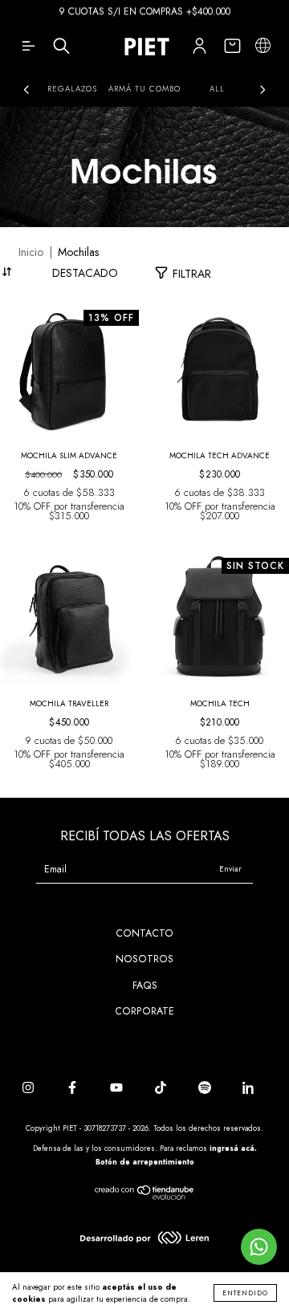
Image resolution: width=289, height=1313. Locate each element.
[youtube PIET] (118, 1088)
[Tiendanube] (145, 1197)
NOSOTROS (144, 959)
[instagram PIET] (30, 1088)
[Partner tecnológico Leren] (144, 1241)
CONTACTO (144, 933)
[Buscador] (61, 50)
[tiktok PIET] (162, 1088)
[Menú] (28, 50)
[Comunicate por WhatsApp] (259, 1247)
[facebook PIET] (74, 1088)
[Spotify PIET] (206, 1088)
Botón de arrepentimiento (145, 1161)
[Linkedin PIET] (248, 1088)
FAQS (144, 985)
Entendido (245, 1293)
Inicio (30, 252)
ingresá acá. (233, 1148)
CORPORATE (144, 1011)
